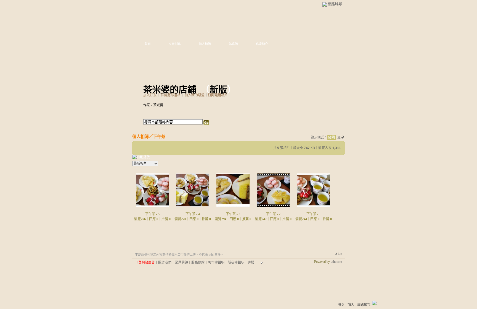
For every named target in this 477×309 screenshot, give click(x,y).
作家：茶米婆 (153, 105)
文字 (340, 137)
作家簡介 (262, 44)
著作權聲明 (216, 262)
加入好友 (150, 95)
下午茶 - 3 (233, 214)
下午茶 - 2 (273, 214)
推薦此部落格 (171, 95)
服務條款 (198, 262)
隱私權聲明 (236, 262)
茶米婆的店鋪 (169, 90)
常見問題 (181, 262)
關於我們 (164, 262)
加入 (351, 305)
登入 (341, 305)
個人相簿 (205, 44)
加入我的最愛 (195, 95)
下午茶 (159, 136)
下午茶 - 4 (193, 214)
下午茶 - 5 (152, 214)
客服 (251, 262)
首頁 (148, 44)
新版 (218, 90)
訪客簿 (233, 44)
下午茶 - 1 (313, 214)
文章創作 (175, 44)
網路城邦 (335, 4)
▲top (338, 253)
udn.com (336, 262)
